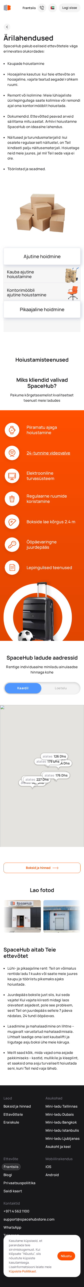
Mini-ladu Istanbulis (62, 1130)
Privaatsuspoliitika (19, 1183)
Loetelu (61, 688)
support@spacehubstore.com (29, 1219)
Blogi (8, 1174)
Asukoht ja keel (58, 1146)
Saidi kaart (13, 1191)
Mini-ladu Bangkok (61, 1122)
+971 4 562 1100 (16, 1211)
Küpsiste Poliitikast (22, 1271)
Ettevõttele (13, 1114)
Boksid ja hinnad (38, 868)
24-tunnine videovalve (48, 453)
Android (52, 1174)
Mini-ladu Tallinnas (61, 1106)
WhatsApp (12, 1227)
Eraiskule (11, 1122)
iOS (48, 1166)
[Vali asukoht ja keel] (52, 7)
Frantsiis (29, 8)
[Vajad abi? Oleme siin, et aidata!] (42, 7)
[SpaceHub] (7, 7)
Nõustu (66, 1256)
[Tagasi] (7, 26)
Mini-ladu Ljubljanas (63, 1138)
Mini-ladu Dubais (60, 1114)
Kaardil (23, 688)
